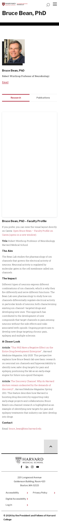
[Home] (14, 4)
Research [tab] (16, 97)
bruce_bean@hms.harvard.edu (25, 428)
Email (5, 82)
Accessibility (12, 492)
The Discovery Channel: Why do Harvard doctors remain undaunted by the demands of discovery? (28, 385)
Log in (9, 505)
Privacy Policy (40, 492)
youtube (37, 467)
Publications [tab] (43, 97)
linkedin (26, 467)
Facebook (21, 467)
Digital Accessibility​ (16, 499)
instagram (32, 467)
